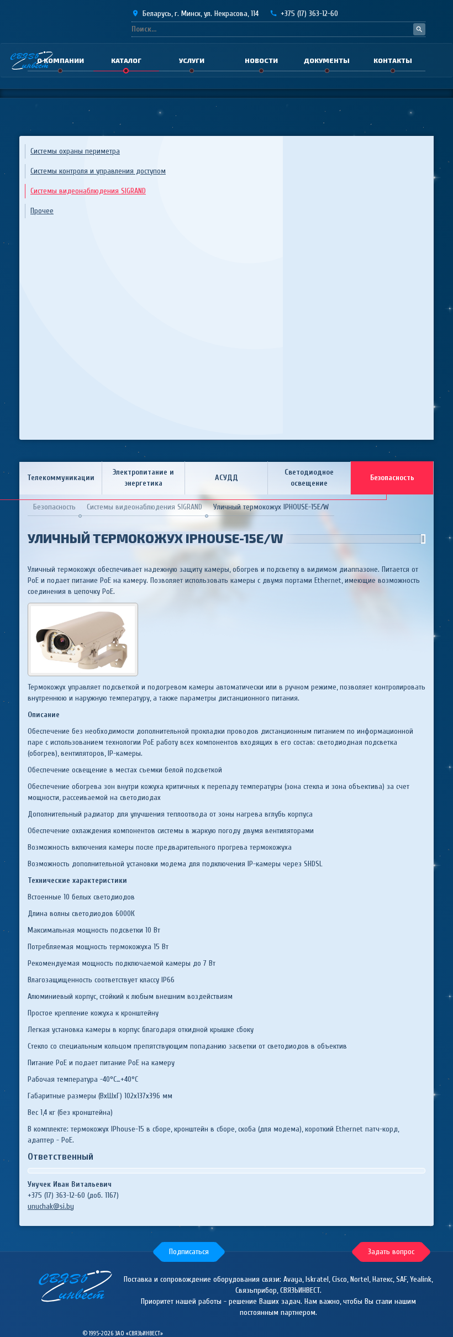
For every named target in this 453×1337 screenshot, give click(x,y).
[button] (189, 1252)
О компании (60, 60)
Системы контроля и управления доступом (98, 171)
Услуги (191, 60)
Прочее (42, 210)
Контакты (392, 60)
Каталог (126, 60)
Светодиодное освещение (309, 477)
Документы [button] (327, 60)
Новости (261, 60)
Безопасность (392, 477)
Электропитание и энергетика (143, 477)
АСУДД (226, 477)
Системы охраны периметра (75, 151)
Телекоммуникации (60, 477)
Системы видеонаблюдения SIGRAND (88, 191)
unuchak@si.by (51, 1206)
